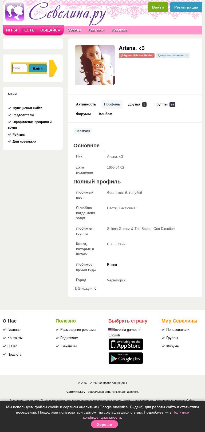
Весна (112, 265)
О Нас (12, 346)
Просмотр (83, 130)
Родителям (69, 338)
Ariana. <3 (132, 48)
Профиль (112, 104)
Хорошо (104, 424)
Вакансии (69, 346)
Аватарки (96, 30)
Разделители (23, 115)
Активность (86, 104)
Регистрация (186, 7)
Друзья (136, 104)
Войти (158, 7)
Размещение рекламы (78, 330)
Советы (74, 30)
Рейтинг (19, 134)
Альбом (105, 114)
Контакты (14, 338)
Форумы (83, 114)
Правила (14, 354)
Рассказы (120, 30)
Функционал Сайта (27, 108)
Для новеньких (24, 141)
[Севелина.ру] (57, 24)
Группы (164, 104)
